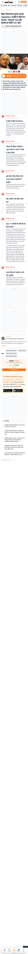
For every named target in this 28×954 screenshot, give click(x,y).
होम (1, 5)
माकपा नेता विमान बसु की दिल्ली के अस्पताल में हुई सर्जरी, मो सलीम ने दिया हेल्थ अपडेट (15, 454)
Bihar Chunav (22, 350)
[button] (14, 62)
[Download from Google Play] (8, 390)
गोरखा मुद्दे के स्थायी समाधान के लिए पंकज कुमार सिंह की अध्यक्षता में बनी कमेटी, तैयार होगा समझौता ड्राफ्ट (14, 447)
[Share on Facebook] (11, 72)
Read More (3, 345)
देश (4, 380)
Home (2, 10)
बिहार (9, 5)
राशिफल (12, 382)
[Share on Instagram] (16, 72)
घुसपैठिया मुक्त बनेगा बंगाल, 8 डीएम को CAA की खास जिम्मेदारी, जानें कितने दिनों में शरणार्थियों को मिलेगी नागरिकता (14, 439)
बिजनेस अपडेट (19, 380)
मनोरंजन (13, 380)
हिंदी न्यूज (17, 384)
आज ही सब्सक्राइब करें (14, 369)
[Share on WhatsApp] (9, 72)
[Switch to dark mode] (19, 2)
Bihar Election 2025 (11, 353)
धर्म (4, 382)
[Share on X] (19, 72)
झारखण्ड (5, 5)
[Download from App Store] (18, 390)
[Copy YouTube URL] (14, 72)
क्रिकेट (7, 382)
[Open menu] (2, 2)
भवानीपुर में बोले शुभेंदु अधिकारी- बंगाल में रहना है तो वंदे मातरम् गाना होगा (15, 426)
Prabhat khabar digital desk (13, 26)
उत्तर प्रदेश (13, 5)
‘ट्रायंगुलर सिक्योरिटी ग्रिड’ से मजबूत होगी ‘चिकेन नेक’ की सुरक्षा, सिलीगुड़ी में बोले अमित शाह (15, 432)
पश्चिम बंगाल (19, 5)
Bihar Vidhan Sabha (11, 356)
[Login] (14, 950)
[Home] (9, 2)
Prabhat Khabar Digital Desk (16, 339)
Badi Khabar (9, 10)
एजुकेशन (8, 380)
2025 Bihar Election (11, 350)
